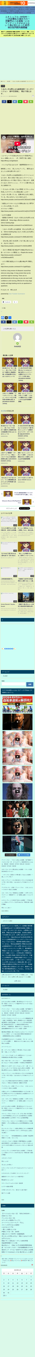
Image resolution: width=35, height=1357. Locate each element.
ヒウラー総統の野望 (7, 1186)
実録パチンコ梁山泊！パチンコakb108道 (15, 1240)
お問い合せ (17, 981)
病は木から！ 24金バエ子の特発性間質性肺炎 (17, 1245)
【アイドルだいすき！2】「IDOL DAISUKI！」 (17, 1213)
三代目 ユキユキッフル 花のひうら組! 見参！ (15, 1189)
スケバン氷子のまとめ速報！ (11, 1225)
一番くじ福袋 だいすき (9, 1229)
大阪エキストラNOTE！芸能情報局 (13, 1234)
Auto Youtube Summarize (17, 293)
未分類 (2, 85)
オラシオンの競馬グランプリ (11, 1220)
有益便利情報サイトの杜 (9, 1243)
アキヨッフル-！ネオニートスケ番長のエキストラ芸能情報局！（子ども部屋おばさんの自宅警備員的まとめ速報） (17, 1123)
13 (22, 1283)
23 (4, 1289)
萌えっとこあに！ (7, 907)
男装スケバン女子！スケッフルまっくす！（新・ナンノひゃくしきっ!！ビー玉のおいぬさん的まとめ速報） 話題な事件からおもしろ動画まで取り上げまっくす (17, 1068)
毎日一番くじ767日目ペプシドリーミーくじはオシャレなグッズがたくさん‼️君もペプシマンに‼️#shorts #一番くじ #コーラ (17, 1260)
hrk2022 (17, 346)
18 (13, 1286)
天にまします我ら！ (7, 1164)
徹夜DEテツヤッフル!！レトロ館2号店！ (13, 1176)
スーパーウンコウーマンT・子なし (13, 1222)
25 (13, 1289)
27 (22, 1289)
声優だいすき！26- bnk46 (10, 1231)
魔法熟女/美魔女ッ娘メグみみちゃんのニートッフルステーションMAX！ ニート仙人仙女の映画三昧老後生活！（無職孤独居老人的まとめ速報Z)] (17, 1034)
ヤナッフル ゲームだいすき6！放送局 (12, 1183)
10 (8, 1283)
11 (13, 1283)
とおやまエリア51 (7, 1227)
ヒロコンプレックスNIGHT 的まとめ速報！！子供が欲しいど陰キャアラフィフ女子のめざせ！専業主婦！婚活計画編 (17, 902)
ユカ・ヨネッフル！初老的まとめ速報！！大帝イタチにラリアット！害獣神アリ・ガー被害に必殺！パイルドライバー (17, 895)
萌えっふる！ (5, 1161)
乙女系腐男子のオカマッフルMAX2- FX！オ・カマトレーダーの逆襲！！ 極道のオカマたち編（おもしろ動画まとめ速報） (17, 1041)
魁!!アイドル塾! (6, 1193)
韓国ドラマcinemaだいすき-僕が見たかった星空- (17, 1252)
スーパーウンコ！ (7, 1046)
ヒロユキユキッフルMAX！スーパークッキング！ (15, 1173)
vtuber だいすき (7, 1215)
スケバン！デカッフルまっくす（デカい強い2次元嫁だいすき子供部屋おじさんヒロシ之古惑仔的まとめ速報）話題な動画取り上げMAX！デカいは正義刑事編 (17, 1115)
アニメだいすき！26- (8, 1218)
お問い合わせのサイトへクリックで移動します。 (16, 974)
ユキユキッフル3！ (7, 1158)
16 (4, 1286)
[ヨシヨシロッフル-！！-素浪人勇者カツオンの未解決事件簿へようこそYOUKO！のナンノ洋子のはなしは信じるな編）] (17, 1130)
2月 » (4, 1295)
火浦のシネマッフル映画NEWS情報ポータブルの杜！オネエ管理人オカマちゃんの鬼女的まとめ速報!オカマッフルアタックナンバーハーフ (17, 1093)
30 (4, 1292)
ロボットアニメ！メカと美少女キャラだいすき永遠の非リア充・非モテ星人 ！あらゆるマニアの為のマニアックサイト (17, 1075)
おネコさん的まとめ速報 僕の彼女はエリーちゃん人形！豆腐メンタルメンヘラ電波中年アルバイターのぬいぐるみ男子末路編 (17, 1003)
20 (22, 1286)
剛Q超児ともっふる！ (8, 1179)
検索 (3, 681)
